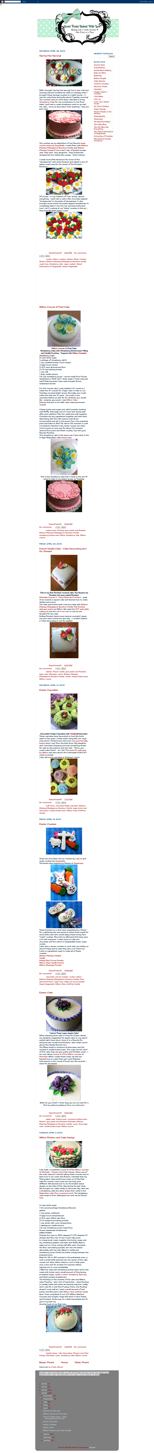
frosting (60, 530)
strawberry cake (56, 264)
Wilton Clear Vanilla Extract (51, 963)
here (64, 1045)
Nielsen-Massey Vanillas (50, 956)
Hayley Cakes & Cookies (100, 93)
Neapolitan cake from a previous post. (56, 1193)
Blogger (92, 1447)
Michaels (53, 674)
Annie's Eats (99, 65)
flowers (42, 261)
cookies (62, 259)
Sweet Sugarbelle (69, 266)
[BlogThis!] (42, 256)
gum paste (48, 609)
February (48, 1437)
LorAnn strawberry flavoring (74, 1274)
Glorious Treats (100, 86)
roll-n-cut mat (62, 611)
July (46, 1402)
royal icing (43, 264)
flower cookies (80, 259)
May (46, 1405)
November (48, 1396)
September (49, 1399)
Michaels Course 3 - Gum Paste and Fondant (60, 597)
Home (64, 1362)
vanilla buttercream (80, 676)
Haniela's (98, 89)
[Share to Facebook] (47, 256)
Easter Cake (46, 992)
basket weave (51, 1353)
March (47, 1434)
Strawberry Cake (47, 102)
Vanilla (73, 734)
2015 (45, 1384)
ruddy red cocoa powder (74, 982)
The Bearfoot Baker (102, 122)
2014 (44, 1387)
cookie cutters (52, 259)
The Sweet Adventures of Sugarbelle (103, 132)
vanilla (68, 676)
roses (75, 1124)
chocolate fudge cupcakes (66, 806)
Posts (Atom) (57, 1367)
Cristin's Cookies (101, 84)
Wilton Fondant (79, 353)
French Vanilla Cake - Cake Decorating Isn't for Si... (55, 1417)
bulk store (50, 806)
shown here (66, 437)
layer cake (43, 674)
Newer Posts (46, 1362)
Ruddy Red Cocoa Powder (51, 960)
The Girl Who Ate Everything (101, 128)
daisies (70, 259)
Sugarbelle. (60, 861)
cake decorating (65, 1353)
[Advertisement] (64, 287)
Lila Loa (97, 99)
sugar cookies (70, 264)
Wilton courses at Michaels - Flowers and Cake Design (63, 1171)
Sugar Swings (100, 109)
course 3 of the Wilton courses (67, 1054)
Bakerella (98, 76)
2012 (44, 1393)
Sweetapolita (99, 116)
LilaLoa (79, 859)
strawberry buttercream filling (52, 535)
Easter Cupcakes (48, 690)
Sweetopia (78, 863)
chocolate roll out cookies (57, 977)
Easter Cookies (47, 824)
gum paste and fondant (75, 530)
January (47, 1440)
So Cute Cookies (101, 106)
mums (60, 674)
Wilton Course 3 (59, 348)
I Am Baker (98, 96)
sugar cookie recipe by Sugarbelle (62, 144)
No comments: (80, 253)
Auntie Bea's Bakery (102, 70)
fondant (81, 607)
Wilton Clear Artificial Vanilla (67, 984)
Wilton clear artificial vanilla (75, 1292)
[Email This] (40, 256)
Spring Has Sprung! (50, 55)
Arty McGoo (99, 68)
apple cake (50, 1119)
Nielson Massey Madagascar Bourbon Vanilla (63, 146)
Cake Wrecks (99, 81)
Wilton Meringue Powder (50, 965)
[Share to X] (45, 256)
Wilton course (45, 679)
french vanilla (59, 672)
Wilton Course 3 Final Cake (54, 307)
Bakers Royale (100, 78)
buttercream (51, 530)
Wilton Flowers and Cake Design (57, 1137)
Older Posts (82, 1362)
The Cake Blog (100, 124)
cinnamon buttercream (77, 1119)
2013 (44, 1390)
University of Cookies (103, 136)
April (46, 1408)
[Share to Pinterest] (49, 256)
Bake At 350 (100, 73)
